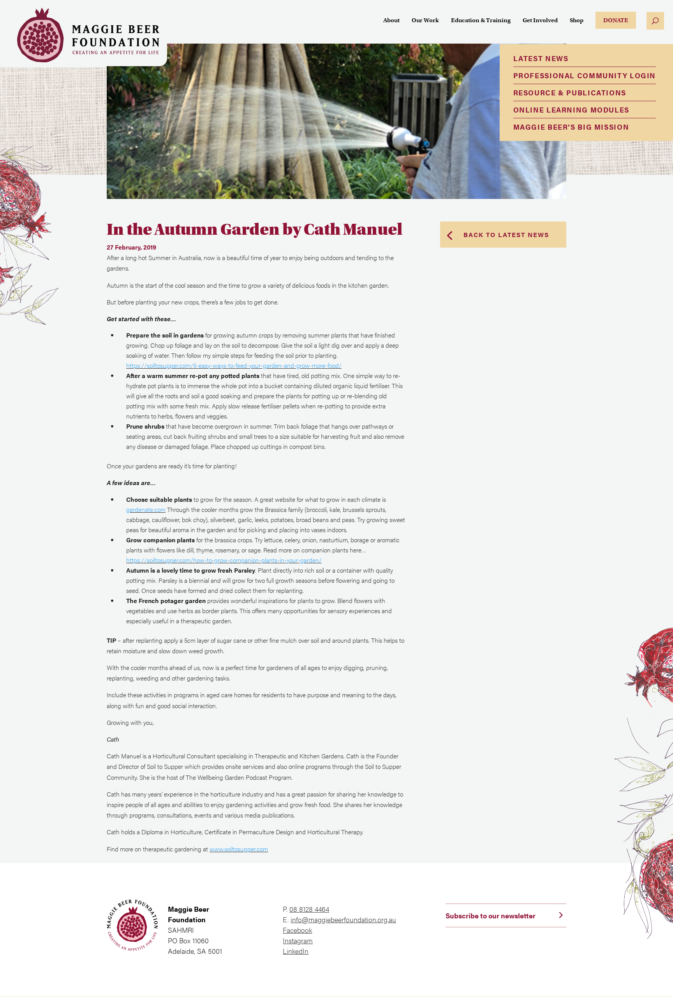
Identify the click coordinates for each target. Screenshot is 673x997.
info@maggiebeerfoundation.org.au (343, 919)
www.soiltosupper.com (239, 848)
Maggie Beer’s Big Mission (571, 126)
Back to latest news (506, 234)
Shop (576, 21)
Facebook (297, 930)
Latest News (541, 58)
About (391, 21)
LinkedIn (295, 951)
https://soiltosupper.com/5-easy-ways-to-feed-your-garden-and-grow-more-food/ (234, 365)
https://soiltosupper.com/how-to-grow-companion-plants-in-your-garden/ (224, 560)
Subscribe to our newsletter (491, 915)
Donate (615, 20)
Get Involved (540, 21)
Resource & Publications (569, 92)
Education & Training (481, 21)
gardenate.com (146, 509)
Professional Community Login (584, 75)
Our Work (425, 21)
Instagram (298, 940)
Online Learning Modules (571, 109)
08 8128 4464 (309, 909)
